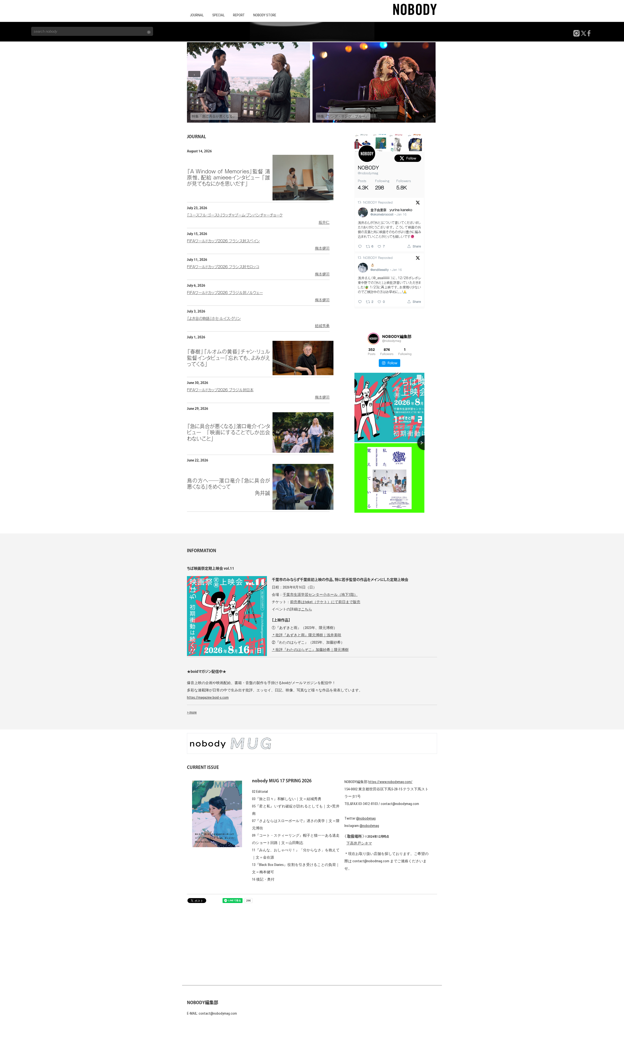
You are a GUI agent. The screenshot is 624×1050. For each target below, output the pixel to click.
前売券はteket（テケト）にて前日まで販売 (325, 602)
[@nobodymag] (373, 338)
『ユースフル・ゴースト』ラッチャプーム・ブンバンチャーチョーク (258, 218)
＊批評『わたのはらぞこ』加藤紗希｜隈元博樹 (310, 650)
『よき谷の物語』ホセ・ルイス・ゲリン (258, 322)
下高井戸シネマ (359, 843)
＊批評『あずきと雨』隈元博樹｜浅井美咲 (306, 635)
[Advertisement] (312, 941)
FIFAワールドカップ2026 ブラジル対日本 (258, 393)
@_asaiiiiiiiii (381, 278)
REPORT (239, 15)
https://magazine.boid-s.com (208, 697)
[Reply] (360, 246)
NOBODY (368, 168)
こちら (306, 609)
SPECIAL (218, 15)
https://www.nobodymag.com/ (390, 782)
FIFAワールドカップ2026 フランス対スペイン (258, 244)
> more (192, 712)
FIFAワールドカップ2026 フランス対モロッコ (258, 270)
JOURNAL (197, 15)
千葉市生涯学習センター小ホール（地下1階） (320, 594)
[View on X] (418, 203)
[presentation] (194, 74)
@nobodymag (368, 173)
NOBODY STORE (264, 15)
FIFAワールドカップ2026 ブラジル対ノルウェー (258, 296)
